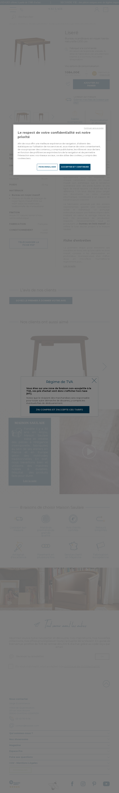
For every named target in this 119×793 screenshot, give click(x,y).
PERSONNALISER (47, 167)
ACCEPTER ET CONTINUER (75, 167)
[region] (59, 149)
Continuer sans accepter (94, 128)
